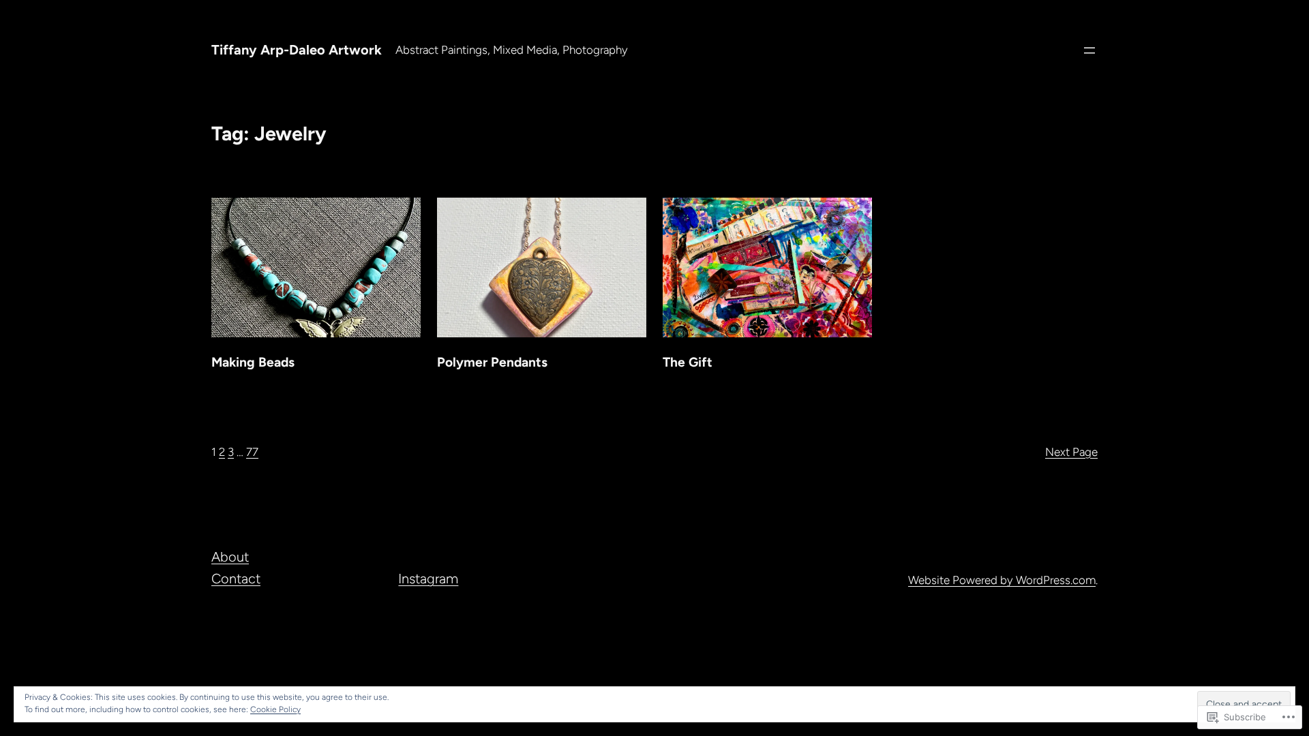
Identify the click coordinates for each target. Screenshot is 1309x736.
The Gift (687, 362)
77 (252, 452)
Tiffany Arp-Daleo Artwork (296, 50)
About (230, 557)
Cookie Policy (275, 709)
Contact (235, 578)
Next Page (1071, 452)
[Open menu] (1089, 50)
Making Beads (253, 362)
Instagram (428, 578)
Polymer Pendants (492, 362)
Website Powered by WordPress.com (1002, 580)
